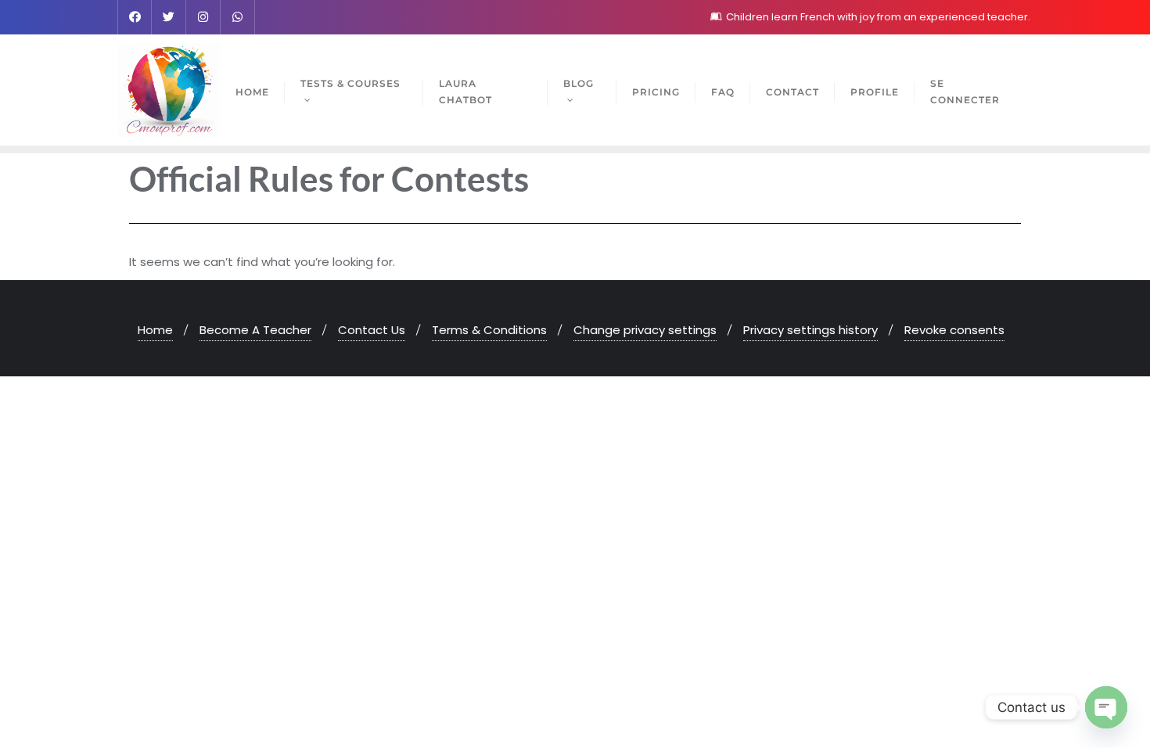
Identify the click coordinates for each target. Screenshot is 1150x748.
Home (155, 330)
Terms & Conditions (489, 330)
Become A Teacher (255, 330)
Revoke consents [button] (954, 330)
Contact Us (371, 330)
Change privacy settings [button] (645, 330)
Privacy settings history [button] (810, 330)
